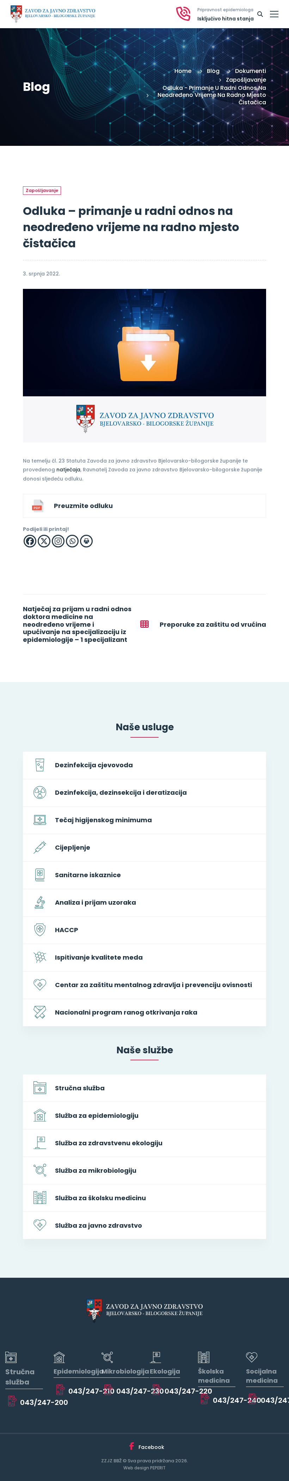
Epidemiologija (79, 1371)
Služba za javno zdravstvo (98, 1225)
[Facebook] (30, 541)
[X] (44, 541)
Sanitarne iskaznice (88, 874)
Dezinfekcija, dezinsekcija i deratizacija (121, 792)
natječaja (68, 469)
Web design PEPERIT (144, 1468)
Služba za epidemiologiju (97, 1115)
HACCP (66, 929)
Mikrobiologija (125, 1371)
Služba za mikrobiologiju (95, 1170)
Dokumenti (250, 71)
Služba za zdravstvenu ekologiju (108, 1143)
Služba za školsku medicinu (100, 1198)
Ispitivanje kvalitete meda (99, 957)
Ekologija (165, 1371)
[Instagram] (58, 541)
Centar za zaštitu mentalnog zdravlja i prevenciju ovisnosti (153, 984)
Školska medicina (214, 1376)
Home (182, 71)
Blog (213, 71)
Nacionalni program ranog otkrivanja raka (126, 1012)
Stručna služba (80, 1088)
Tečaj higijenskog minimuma (103, 820)
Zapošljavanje (246, 80)
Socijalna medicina (262, 1376)
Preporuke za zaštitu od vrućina (213, 624)
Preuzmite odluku (83, 505)
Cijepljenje (72, 847)
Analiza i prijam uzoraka (95, 902)
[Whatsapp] (72, 541)
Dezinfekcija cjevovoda (94, 765)
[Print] (86, 541)
